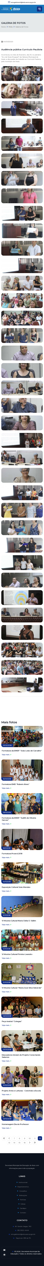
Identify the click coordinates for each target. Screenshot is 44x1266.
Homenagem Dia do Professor (15, 1124)
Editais (23, 1204)
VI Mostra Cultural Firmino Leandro (17, 954)
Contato (23, 1213)
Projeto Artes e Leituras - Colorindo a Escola (21, 1091)
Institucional (23, 1182)
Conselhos (23, 1191)
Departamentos (23, 1187)
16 (25, 1142)
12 (40, 1138)
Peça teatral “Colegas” (12, 1021)
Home (3, 27)
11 (34, 1138)
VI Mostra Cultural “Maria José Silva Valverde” (22, 988)
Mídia (11, 27)
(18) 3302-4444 (23, 1230)
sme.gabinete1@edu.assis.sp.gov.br (23, 2)
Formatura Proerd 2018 (12, 854)
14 (14, 1142)
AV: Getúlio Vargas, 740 (23, 1226)
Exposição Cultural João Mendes (16, 887)
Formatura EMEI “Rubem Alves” (15, 784)
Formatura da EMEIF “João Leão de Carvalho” (22, 751)
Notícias (23, 1200)
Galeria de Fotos (21, 27)
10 (30, 1138)
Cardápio (23, 1208)
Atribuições (23, 1195)
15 (19, 1142)
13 (9, 1142)
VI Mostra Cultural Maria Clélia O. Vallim (19, 921)
